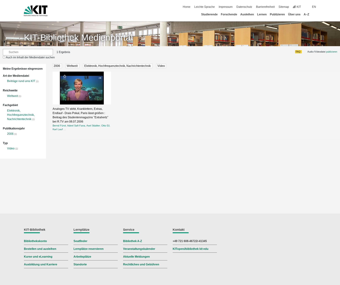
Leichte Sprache (204, 6)
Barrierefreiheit (265, 6)
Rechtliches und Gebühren (141, 264)
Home (186, 6)
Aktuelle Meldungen (136, 256)
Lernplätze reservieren (88, 248)
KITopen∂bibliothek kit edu (190, 248)
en (314, 6)
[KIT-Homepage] (35, 10)
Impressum (226, 6)
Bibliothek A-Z (132, 241)
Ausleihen (247, 14)
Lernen (262, 14)
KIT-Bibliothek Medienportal (78, 37)
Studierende (209, 14)
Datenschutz (244, 6)
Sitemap (284, 6)
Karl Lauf (58, 129)
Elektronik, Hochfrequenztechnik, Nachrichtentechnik (21, 115)
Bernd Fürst (59, 125)
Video (11, 148)
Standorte (80, 264)
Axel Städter (93, 125)
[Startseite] (315, 14)
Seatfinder (80, 241)
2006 (10, 133)
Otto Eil (105, 125)
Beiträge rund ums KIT (21, 81)
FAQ (298, 51)
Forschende (229, 14)
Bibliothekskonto (35, 241)
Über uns (294, 14)
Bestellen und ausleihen (40, 248)
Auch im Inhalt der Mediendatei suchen (30, 57)
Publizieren (277, 14)
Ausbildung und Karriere (40, 264)
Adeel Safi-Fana (76, 125)
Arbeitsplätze (82, 256)
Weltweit (12, 95)
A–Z (306, 14)
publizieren (331, 51)
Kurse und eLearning (38, 256)
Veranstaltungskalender (139, 248)
